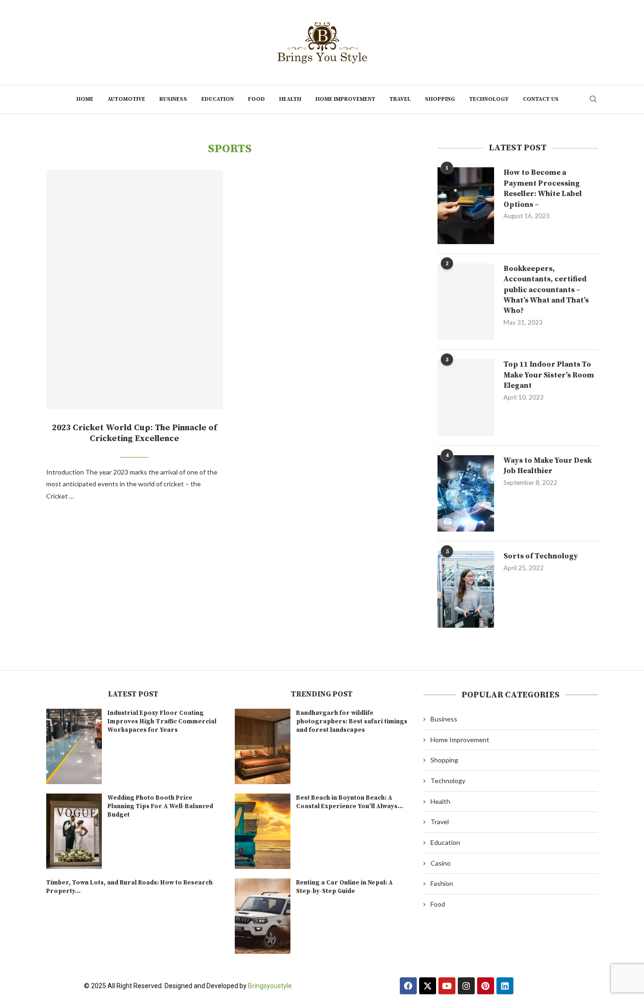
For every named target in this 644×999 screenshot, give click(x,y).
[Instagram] (466, 985)
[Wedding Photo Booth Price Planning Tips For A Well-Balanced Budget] (74, 831)
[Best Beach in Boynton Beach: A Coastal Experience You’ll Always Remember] (262, 831)
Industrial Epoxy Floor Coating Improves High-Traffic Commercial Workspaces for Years (161, 721)
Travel (400, 99)
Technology (489, 99)
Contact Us (541, 99)
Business (173, 99)
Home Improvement (345, 99)
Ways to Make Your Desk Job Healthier (548, 465)
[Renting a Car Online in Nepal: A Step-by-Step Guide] (262, 916)
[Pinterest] (485, 985)
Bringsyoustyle (270, 986)
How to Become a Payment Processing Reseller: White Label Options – (543, 188)
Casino (440, 863)
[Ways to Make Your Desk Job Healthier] (466, 493)
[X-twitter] (427, 985)
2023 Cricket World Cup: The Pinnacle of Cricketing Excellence (134, 433)
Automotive (126, 99)
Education (217, 99)
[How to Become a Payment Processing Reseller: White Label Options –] (466, 205)
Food (256, 99)
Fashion (441, 883)
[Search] (593, 100)
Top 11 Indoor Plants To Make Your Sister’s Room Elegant (549, 375)
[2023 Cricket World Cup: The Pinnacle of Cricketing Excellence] (134, 289)
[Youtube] (446, 985)
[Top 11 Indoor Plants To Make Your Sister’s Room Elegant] (466, 397)
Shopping (440, 99)
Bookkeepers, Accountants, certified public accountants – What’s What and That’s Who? (546, 290)
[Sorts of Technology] (466, 589)
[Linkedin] (504, 985)
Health (290, 99)
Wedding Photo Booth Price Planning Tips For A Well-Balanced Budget (160, 806)
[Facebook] (408, 985)
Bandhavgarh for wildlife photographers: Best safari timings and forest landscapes (351, 721)
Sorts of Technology (541, 556)
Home (84, 99)
